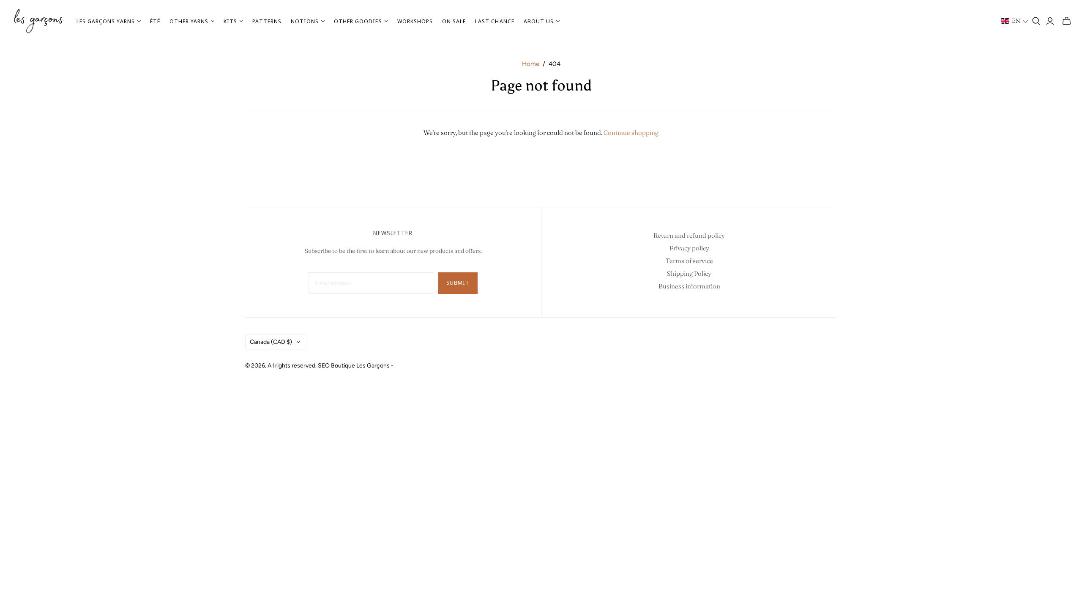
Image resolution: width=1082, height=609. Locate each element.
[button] (1015, 21)
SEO (324, 365)
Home (530, 64)
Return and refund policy (689, 235)
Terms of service (689, 261)
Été (155, 21)
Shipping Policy (689, 273)
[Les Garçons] (38, 21)
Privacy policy (689, 248)
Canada (271, 342)
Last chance (494, 21)
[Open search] (1036, 21)
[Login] (1050, 21)
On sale (454, 21)
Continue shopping (631, 133)
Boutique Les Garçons (360, 365)
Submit (458, 282)
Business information (689, 286)
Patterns (266, 21)
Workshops (415, 21)
